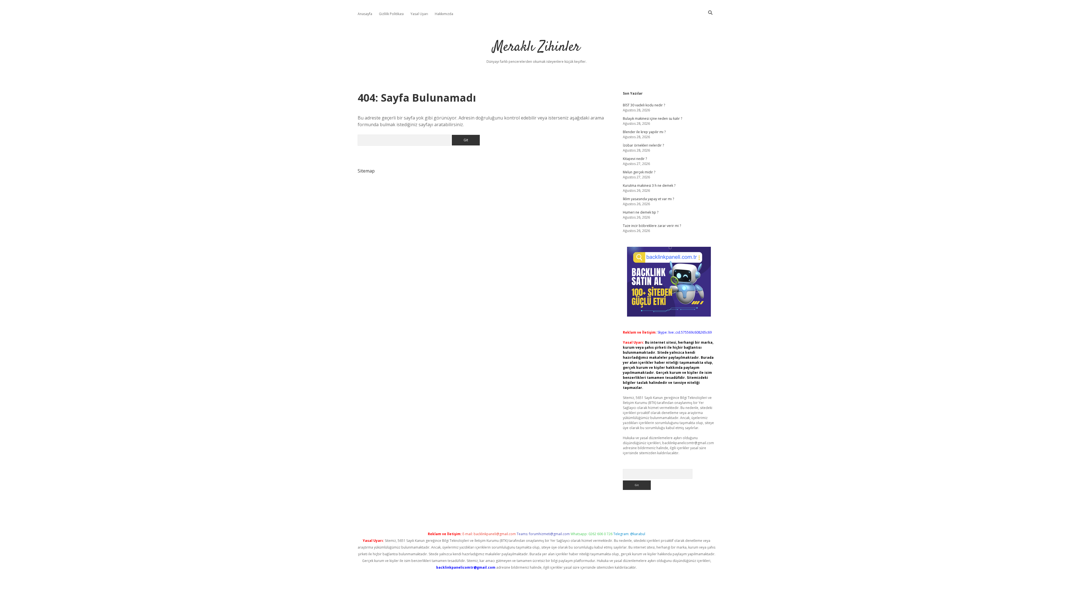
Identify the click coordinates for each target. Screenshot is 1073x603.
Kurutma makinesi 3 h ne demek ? (649, 185)
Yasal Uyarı (419, 13)
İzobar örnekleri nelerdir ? (643, 145)
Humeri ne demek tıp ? (640, 212)
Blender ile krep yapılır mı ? (644, 132)
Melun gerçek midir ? (639, 172)
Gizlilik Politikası (391, 13)
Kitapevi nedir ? (635, 158)
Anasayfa (365, 13)
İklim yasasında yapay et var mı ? (648, 199)
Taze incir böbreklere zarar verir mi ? (652, 225)
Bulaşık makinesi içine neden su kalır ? (652, 118)
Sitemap (366, 171)
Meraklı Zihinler (536, 47)
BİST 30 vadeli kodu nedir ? (644, 105)
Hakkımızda (444, 13)
